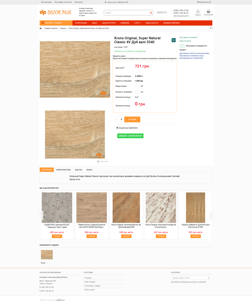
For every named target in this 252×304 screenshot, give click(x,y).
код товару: (118, 47)
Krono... (43, 263)
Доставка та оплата (63, 2)
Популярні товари (92, 286)
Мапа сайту (90, 290)
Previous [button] (41, 215)
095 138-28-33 (47, 291)
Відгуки (78, 170)
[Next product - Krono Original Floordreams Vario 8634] (211, 28)
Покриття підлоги (51, 28)
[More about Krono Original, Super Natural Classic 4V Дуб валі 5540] (47, 255)
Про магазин (46, 2)
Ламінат (63, 28)
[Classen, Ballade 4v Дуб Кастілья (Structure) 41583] (195, 207)
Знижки (88, 278)
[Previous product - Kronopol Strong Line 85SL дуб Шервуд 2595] (210, 28)
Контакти (79, 2)
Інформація (47, 170)
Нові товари (90, 282)
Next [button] (211, 215)
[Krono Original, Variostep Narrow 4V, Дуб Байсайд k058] (126, 207)
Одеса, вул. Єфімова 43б (117, 2)
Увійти (198, 15)
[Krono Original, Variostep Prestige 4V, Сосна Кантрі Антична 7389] (161, 207)
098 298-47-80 (47, 287)
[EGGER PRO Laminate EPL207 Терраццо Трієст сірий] (57, 207)
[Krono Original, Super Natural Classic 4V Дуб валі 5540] (75, 134)
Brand (89, 170)
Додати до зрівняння (128, 128)
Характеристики (63, 170)
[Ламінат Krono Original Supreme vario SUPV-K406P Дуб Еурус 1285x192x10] (91, 207)
